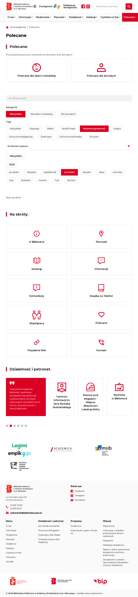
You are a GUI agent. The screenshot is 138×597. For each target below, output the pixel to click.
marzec (43, 180)
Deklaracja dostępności (70, 6)
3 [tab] (14, 426)
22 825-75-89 (16, 505)
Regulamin (108, 540)
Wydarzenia (42, 17)
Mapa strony (109, 526)
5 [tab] (22, 426)
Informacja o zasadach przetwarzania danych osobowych (113, 533)
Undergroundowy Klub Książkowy (49, 540)
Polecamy (129, 17)
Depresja (34, 128)
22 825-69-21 (16, 508)
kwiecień (26, 180)
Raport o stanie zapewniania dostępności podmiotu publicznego (116, 552)
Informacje (25, 17)
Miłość (50, 128)
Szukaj (129, 6)
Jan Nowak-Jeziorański (48, 526)
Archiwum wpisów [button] (18, 146)
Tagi (8, 122)
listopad (31, 172)
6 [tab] (26, 426)
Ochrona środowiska (70, 136)
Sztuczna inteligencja (20, 136)
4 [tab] (18, 426)
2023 (12, 164)
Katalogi (91, 17)
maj (11, 180)
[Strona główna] (21, 6)
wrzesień (69, 172)
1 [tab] (7, 426)
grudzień (14, 172)
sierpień (87, 172)
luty (57, 180)
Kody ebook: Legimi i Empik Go (84, 532)
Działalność (75, 17)
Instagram (88, 6)
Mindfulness (68, 128)
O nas (11, 17)
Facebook (83, 6)
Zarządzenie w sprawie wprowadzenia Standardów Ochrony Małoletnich (115, 562)
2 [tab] (11, 426)
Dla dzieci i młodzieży (41, 114)
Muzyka (94, 136)
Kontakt (9, 561)
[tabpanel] (26, 397)
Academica (76, 526)
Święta (117, 128)
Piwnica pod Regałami (48, 530)
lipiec (102, 172)
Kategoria (11, 107)
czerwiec (117, 172)
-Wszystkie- (15, 114)
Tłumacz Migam (57, 6)
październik (50, 172)
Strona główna (18, 27)
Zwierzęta (46, 136)
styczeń (71, 180)
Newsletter (80, 500)
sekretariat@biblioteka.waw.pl (26, 513)
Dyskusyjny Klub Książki (49, 535)
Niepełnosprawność (94, 128)
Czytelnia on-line (109, 17)
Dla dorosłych (68, 114)
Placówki (59, 17)
